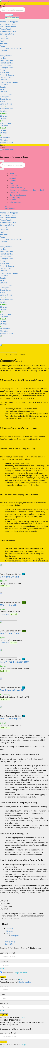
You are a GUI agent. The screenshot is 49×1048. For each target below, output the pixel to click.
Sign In (10, 15)
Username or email (7, 953)
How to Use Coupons (18, 195)
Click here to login (25, 982)
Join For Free (10, 209)
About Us (13, 175)
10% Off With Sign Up (10, 718)
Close (2, 1047)
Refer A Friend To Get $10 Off (14, 662)
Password (4, 961)
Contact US (14, 192)
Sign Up (22, 979)
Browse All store (6, 142)
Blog (11, 183)
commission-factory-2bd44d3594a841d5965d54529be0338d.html (27, 189)
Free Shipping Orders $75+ (13, 690)
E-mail (2, 995)
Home (12, 173)
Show (2, 968)
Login (23, 1017)
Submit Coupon (15, 202)
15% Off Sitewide (8, 605)
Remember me (8, 972)
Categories (14, 185)
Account (13, 178)
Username (4, 986)
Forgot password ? (21, 972)
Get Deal (3, 586)
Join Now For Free (12, 18)
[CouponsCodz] (6, 1)
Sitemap (13, 200)
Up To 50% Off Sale (9, 576)
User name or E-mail (8, 1033)
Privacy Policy (15, 197)
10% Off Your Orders (10, 633)
